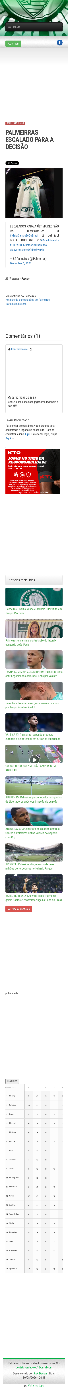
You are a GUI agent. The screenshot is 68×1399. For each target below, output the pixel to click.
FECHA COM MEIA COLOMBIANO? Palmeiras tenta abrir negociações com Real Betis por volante (34, 674)
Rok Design (40, 1373)
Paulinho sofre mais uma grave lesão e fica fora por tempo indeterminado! (32, 705)
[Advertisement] (36, 4)
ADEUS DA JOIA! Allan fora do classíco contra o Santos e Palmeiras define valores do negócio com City (32, 833)
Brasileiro (12, 1081)
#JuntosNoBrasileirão (34, 245)
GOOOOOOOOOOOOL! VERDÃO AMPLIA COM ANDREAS (30, 768)
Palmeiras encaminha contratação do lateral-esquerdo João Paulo (30, 642)
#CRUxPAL (16, 245)
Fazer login (13, 43)
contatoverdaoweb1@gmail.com (34, 1367)
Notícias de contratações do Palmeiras (27, 299)
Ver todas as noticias (19, 909)
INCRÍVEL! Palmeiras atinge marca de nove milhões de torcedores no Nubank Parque (29, 866)
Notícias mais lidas (15, 304)
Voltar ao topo (35, 1385)
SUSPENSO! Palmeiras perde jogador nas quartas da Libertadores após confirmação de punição (33, 799)
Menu (16, 26)
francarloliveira (19, 349)
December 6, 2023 (20, 263)
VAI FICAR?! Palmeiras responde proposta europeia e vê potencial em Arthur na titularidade (32, 737)
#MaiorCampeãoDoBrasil (24, 235)
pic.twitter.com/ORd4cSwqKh (27, 249)
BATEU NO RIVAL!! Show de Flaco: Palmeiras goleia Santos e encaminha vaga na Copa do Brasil (33, 898)
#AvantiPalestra (50, 240)
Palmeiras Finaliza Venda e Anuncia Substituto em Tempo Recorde (33, 611)
